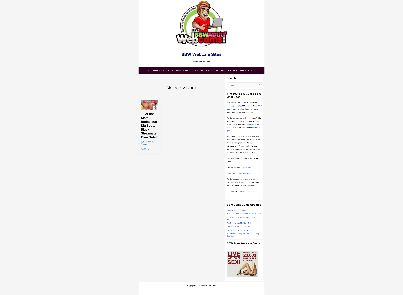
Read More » (145, 149)
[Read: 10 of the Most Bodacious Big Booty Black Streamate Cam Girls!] (149, 105)
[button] (163, 70)
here (249, 167)
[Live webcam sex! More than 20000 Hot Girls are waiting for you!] (242, 264)
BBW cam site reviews (247, 173)
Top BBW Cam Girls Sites (236, 210)
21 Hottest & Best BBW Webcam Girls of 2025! (244, 214)
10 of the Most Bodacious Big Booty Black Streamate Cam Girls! (149, 125)
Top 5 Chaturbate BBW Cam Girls (239, 223)
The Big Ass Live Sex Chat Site (238, 227)
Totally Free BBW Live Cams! (237, 230)
